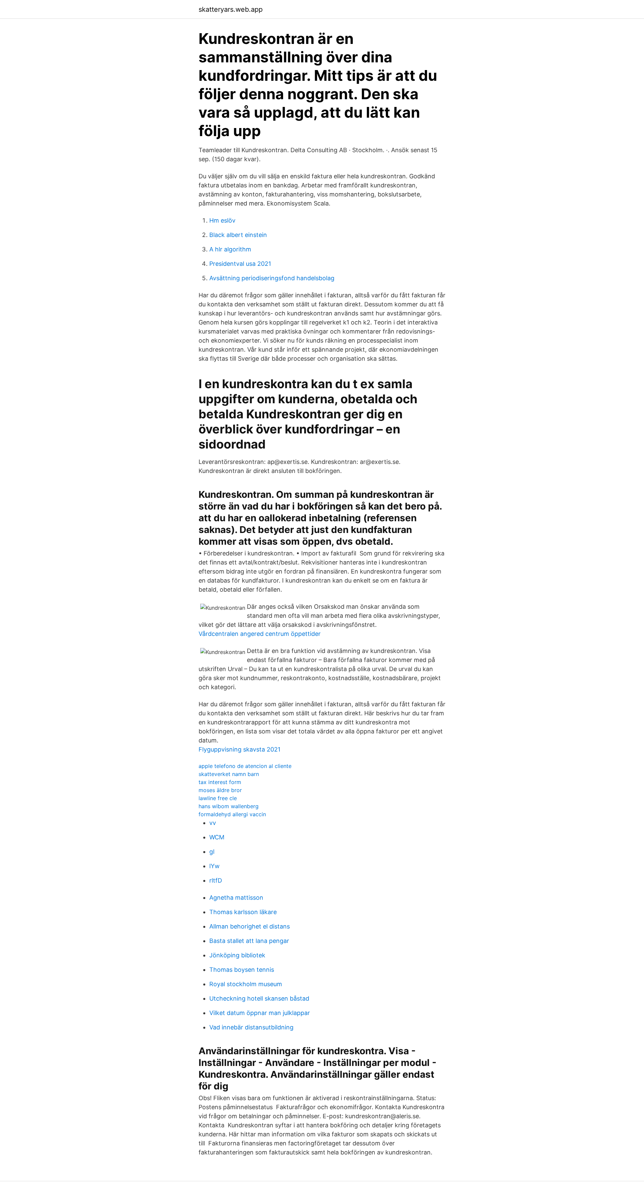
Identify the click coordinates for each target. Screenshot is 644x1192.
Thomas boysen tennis (241, 969)
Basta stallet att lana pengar (249, 940)
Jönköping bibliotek (237, 955)
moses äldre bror (220, 790)
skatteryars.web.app (231, 9)
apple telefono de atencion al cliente (245, 766)
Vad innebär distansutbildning (251, 1027)
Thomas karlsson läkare (243, 911)
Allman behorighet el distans (249, 926)
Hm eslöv (222, 220)
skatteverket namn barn (229, 774)
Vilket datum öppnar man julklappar (259, 1012)
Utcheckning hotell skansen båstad (259, 998)
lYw (214, 866)
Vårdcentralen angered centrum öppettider (260, 633)
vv (212, 822)
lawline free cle (218, 798)
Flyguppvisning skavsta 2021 (239, 749)
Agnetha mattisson (236, 897)
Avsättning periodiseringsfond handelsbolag (271, 278)
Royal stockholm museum (245, 984)
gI (212, 851)
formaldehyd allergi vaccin (232, 814)
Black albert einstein (238, 234)
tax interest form (220, 782)
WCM (216, 837)
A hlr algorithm (230, 249)
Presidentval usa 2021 (240, 263)
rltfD (215, 880)
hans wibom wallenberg (229, 806)
